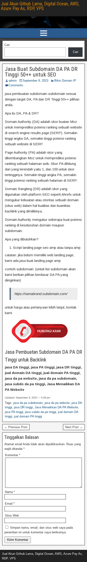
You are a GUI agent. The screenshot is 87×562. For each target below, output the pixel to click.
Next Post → (74, 427)
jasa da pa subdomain (28, 403)
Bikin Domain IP (65, 80)
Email (10, 503)
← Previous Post (15, 427)
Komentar (12, 455)
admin (13, 80)
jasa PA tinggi (14, 412)
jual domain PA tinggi (28, 416)
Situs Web (12, 515)
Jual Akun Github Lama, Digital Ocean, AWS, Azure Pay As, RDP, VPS (40, 6)
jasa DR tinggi (23, 407)
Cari (7, 45)
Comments (16, 85)
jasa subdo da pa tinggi (40, 412)
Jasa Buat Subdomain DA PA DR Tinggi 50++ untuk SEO (41, 72)
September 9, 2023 (35, 80)
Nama (10, 492)
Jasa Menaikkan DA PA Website (56, 407)
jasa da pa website (57, 403)
